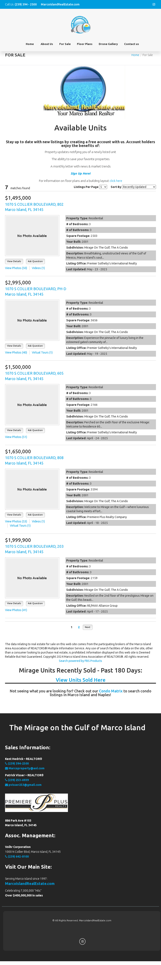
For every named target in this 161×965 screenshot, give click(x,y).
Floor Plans (84, 43)
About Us (47, 43)
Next (87, 627)
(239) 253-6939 (18, 780)
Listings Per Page (86, 187)
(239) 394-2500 (18, 763)
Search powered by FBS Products (80, 660)
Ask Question (35, 261)
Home (30, 43)
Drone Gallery (108, 43)
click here (116, 181)
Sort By (116, 187)
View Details (14, 261)
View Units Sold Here (80, 680)
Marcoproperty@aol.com (26, 768)
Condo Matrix (111, 691)
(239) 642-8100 (18, 856)
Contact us (131, 43)
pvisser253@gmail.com (25, 784)
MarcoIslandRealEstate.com (30, 883)
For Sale (65, 43)
